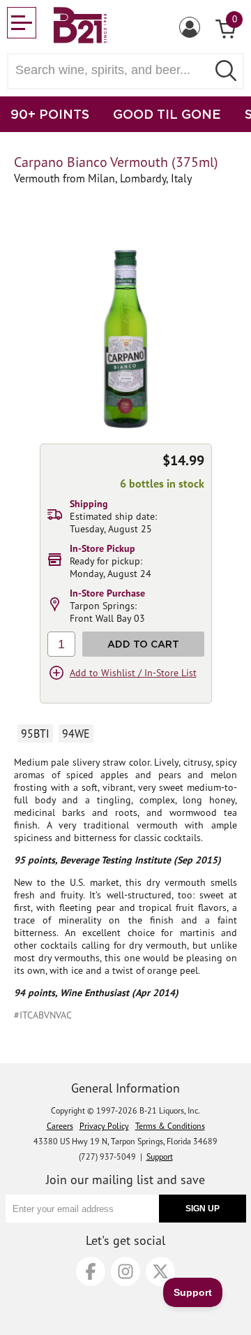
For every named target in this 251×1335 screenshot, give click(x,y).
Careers (60, 1126)
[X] (160, 1271)
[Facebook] (90, 1271)
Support (159, 1156)
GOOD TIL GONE (167, 114)
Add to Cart (143, 644)
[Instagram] (125, 1271)
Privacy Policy (104, 1126)
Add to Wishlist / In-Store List (133, 672)
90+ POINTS (49, 114)
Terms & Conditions (170, 1126)
